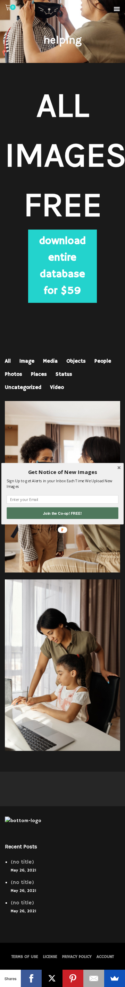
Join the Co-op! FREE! (62, 512)
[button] (62, 472)
